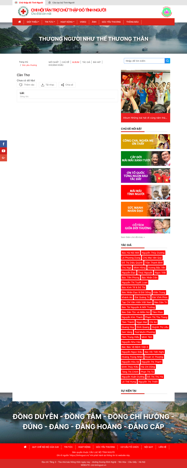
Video (83, 22)
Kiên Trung (159, 292)
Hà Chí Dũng (148, 366)
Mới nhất (54, 62)
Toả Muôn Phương (145, 332)
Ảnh (94, 22)
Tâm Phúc (157, 312)
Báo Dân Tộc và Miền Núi (136, 312)
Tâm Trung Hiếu (130, 337)
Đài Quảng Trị (142, 297)
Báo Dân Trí (160, 302)
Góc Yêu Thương (111, 22)
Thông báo (132, 22)
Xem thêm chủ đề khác (133, 237)
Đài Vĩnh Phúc (160, 297)
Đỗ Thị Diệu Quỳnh (132, 262)
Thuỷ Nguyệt (145, 272)
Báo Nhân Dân (149, 277)
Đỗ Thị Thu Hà (155, 376)
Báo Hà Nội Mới (130, 252)
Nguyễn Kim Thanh (132, 317)
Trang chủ (23, 62)
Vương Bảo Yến (156, 267)
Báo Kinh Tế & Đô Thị (133, 287)
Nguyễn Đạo (129, 272)
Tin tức (49, 22)
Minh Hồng (140, 267)
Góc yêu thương (29, 65)
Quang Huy (128, 327)
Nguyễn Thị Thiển (148, 381)
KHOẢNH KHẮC (56, 65)
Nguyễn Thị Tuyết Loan (134, 282)
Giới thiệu (32, 22)
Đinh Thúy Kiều (130, 366)
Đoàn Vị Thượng (154, 356)
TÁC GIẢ (86, 62)
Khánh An (127, 297)
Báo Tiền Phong (130, 277)
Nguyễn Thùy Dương (153, 252)
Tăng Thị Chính (130, 371)
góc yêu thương (105, 447)
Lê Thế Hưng (129, 381)
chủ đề (65, 62)
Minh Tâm (147, 337)
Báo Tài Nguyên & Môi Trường (138, 307)
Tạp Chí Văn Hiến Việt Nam (137, 302)
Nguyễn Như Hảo (131, 341)
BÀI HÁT (97, 62)
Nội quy (148, 447)
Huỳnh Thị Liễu (160, 327)
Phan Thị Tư (147, 371)
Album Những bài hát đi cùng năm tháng (145, 117)
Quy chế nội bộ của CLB (45, 447)
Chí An (153, 322)
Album (75, 62)
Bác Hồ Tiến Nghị (154, 351)
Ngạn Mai (141, 322)
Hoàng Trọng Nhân (132, 356)
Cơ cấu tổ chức (130, 447)
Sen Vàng (127, 332)
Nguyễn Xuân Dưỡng (133, 376)
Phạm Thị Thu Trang (156, 317)
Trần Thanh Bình (154, 262)
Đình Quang (143, 327)
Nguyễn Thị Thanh (152, 361)
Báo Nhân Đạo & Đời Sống (136, 292)
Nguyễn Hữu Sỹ (130, 361)
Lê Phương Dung (131, 257)
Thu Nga (126, 267)
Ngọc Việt (160, 272)
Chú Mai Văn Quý (152, 257)
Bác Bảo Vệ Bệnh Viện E (135, 346)
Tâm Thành (128, 322)
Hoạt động (66, 22)
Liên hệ (162, 447)
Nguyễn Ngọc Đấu (132, 351)
